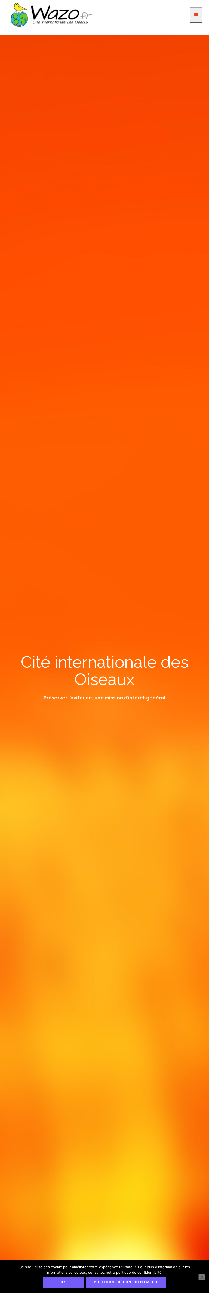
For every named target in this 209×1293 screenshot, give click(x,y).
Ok (63, 1282)
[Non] (201, 1277)
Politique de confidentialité (126, 1282)
